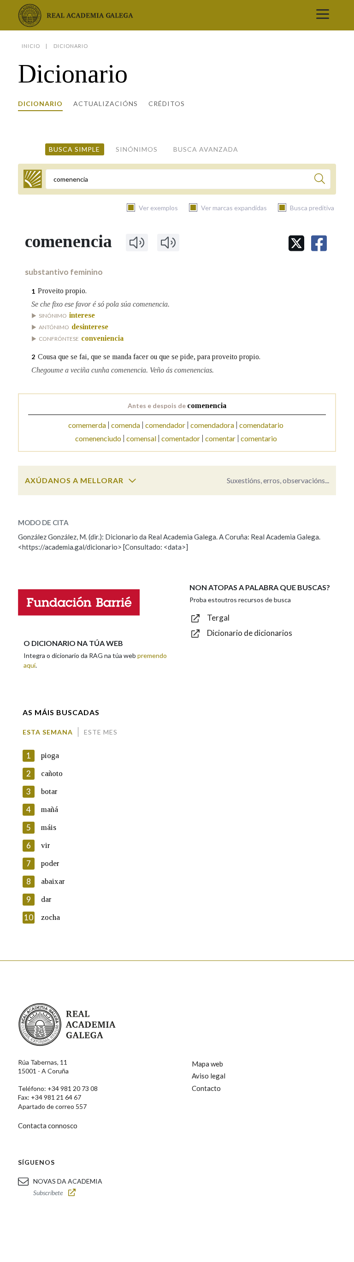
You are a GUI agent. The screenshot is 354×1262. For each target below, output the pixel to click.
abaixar (53, 881)
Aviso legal (208, 1076)
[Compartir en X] (296, 243)
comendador (165, 425)
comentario (259, 438)
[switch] (132, 480)
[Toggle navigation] (322, 15)
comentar (220, 438)
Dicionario (40, 103)
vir (45, 845)
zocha (50, 917)
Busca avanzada (205, 149)
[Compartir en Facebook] (319, 243)
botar (49, 791)
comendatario (261, 425)
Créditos (166, 103)
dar (46, 899)
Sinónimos (137, 149)
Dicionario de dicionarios (249, 633)
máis (48, 827)
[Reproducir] (137, 242)
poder (50, 863)
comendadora (212, 425)
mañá (49, 809)
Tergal (218, 617)
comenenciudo (98, 438)
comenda (125, 425)
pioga (50, 755)
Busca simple (74, 149)
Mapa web (207, 1064)
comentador (180, 438)
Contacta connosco (47, 1125)
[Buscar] (319, 180)
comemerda (87, 425)
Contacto (206, 1088)
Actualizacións (105, 103)
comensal (141, 438)
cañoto (52, 773)
